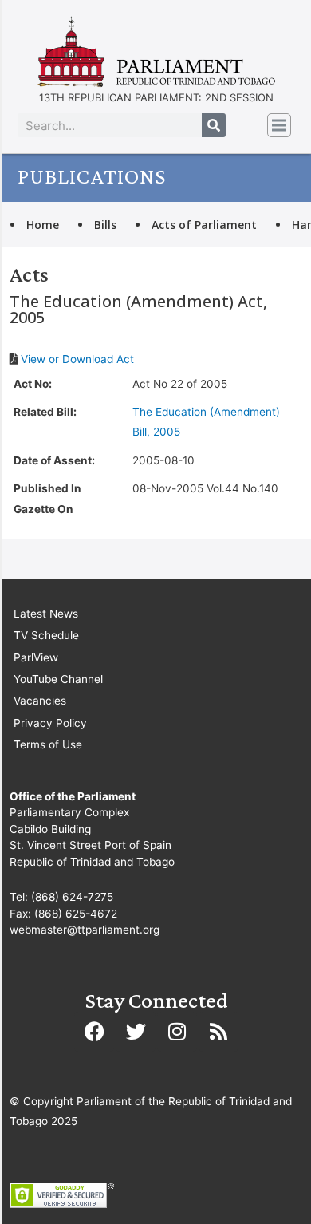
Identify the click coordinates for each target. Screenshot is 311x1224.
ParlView (36, 657)
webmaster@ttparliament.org (84, 929)
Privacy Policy (50, 723)
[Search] (214, 125)
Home (42, 224)
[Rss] (218, 1032)
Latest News (46, 613)
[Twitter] (136, 1032)
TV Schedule (46, 635)
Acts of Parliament (204, 224)
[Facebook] (94, 1032)
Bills (105, 224)
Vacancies (40, 700)
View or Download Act (77, 359)
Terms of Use (48, 744)
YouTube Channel (58, 679)
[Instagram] (177, 1032)
